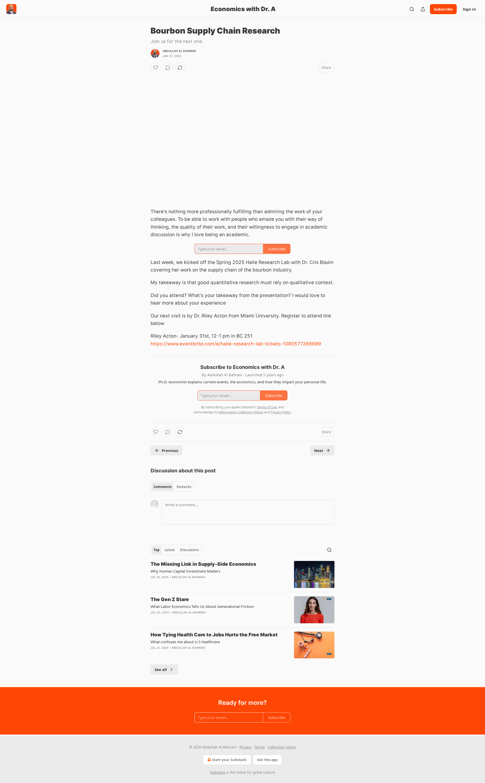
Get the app (267, 759)
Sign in (469, 9)
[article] (242, 574)
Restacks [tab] (184, 486)
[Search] (412, 9)
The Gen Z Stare (170, 599)
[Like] (156, 68)
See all (161, 669)
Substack (217, 772)
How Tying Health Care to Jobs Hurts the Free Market (214, 635)
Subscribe (443, 9)
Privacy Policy (281, 412)
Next (318, 450)
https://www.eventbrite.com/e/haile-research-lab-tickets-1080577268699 (236, 344)
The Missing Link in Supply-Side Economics (203, 564)
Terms (259, 747)
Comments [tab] (163, 486)
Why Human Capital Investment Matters (185, 571)
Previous (170, 450)
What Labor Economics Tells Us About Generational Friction (202, 606)
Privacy (245, 747)
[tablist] (172, 487)
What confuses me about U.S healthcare (185, 641)
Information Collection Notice (241, 412)
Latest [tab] (169, 550)
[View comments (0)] (168, 68)
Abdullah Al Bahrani (179, 51)
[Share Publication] (423, 9)
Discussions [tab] (189, 550)
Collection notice (282, 747)
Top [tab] (156, 550)
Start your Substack (229, 759)
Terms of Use (267, 407)
